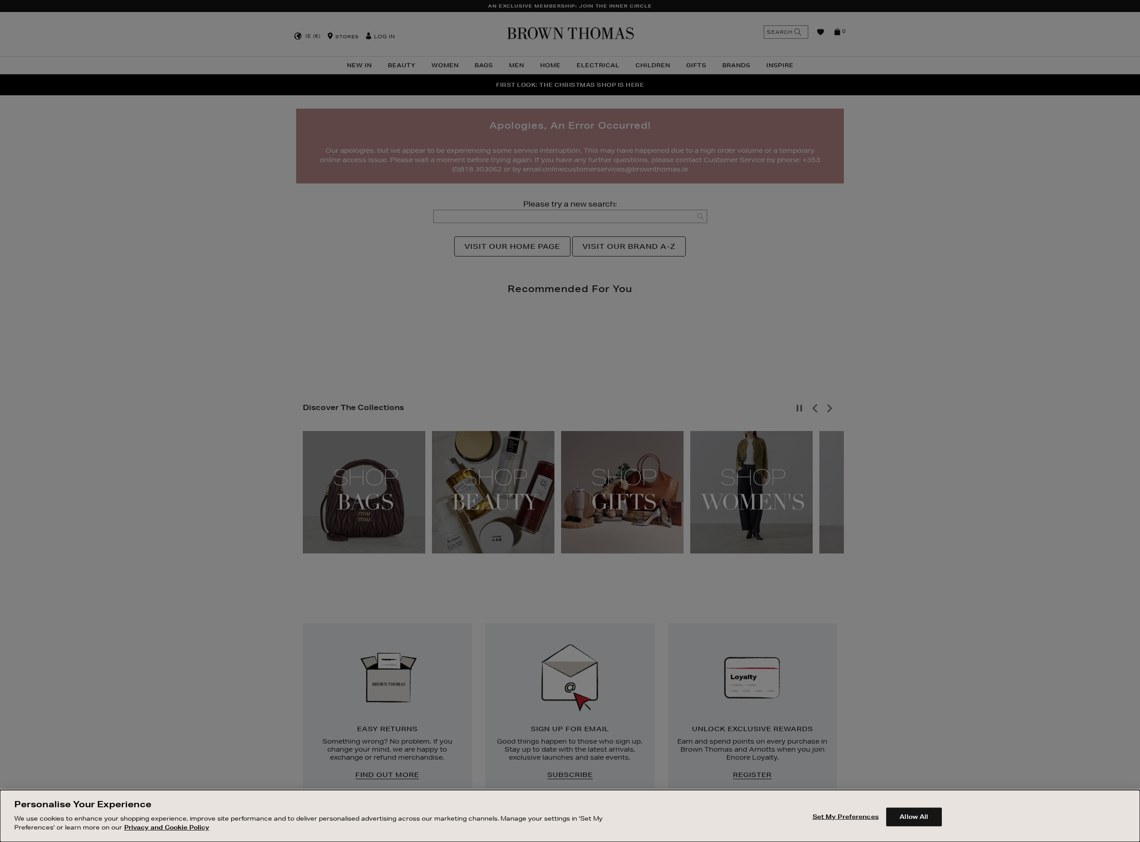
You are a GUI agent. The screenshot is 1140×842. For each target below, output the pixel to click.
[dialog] (570, 816)
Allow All (914, 816)
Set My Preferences (846, 816)
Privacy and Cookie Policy (166, 827)
